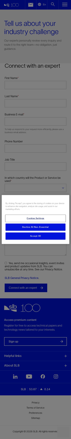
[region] (35, 219)
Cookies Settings (35, 218)
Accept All (35, 236)
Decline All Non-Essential (35, 227)
